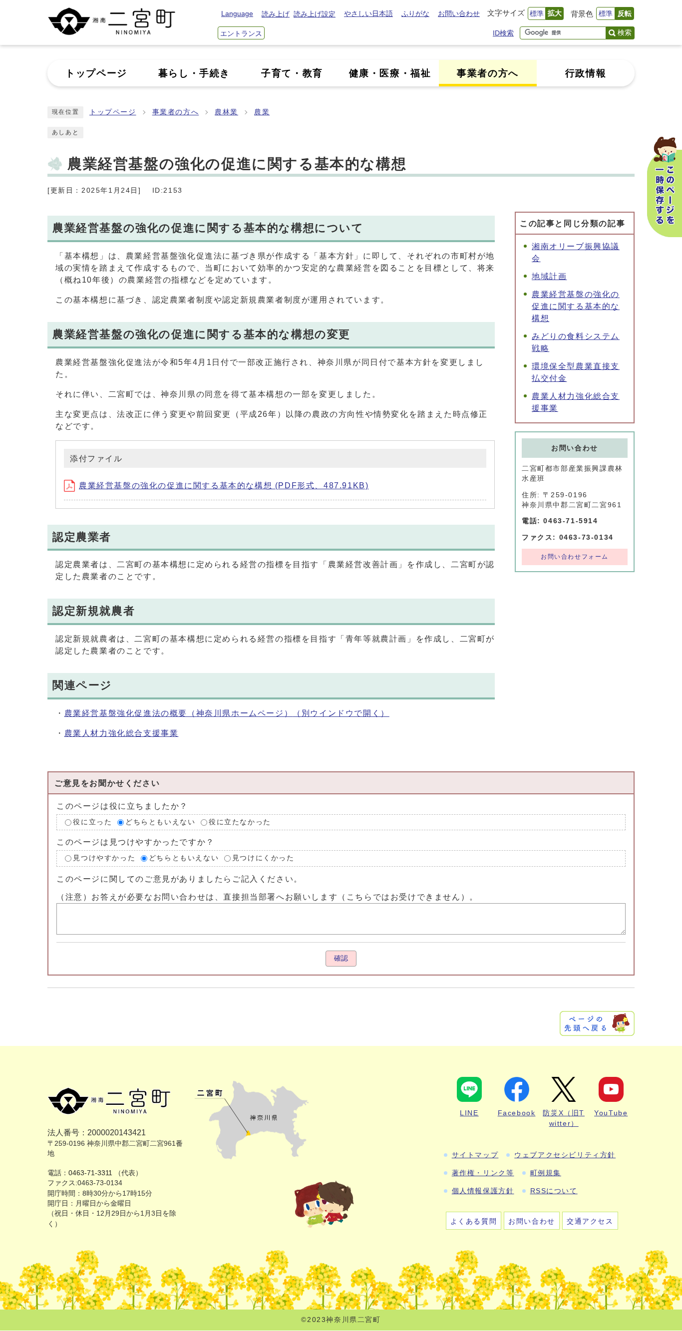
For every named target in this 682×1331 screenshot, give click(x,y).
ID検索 (503, 33)
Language (237, 13)
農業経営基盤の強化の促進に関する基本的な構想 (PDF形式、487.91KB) (223, 485)
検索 (625, 32)
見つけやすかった (104, 858)
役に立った (92, 822)
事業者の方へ (175, 112)
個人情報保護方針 (483, 1191)
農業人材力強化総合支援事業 (121, 733)
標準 (537, 13)
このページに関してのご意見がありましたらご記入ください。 (179, 879)
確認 (341, 958)
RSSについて (554, 1191)
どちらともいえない (160, 822)
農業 (262, 112)
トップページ (112, 112)
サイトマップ (475, 1155)
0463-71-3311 (90, 1173)
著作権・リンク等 (483, 1173)
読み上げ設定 (315, 14)
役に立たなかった (240, 822)
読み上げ (276, 14)
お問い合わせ (459, 13)
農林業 (226, 112)
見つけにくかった (263, 858)
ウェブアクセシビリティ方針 (565, 1155)
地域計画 (549, 276)
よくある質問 (473, 1221)
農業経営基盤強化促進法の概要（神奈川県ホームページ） (226, 713)
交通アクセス (590, 1221)
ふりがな (415, 13)
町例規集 (545, 1173)
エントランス (241, 33)
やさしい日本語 (368, 13)
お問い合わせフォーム (575, 557)
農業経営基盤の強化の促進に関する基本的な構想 (576, 306)
